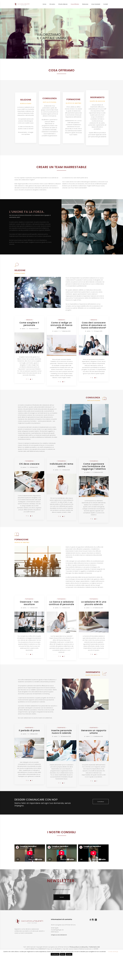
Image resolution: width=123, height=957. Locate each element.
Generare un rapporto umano (93, 731)
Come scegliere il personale (29, 324)
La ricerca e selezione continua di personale (61, 603)
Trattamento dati (94, 947)
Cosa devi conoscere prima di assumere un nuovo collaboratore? (93, 325)
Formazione (29, 599)
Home (44, 4)
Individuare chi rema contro (61, 465)
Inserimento (29, 728)
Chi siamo (52, 4)
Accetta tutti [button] (55, 954)
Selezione (29, 320)
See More (25, 138)
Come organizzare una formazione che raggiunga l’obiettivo (94, 466)
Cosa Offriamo (75, 4)
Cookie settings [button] (113, 951)
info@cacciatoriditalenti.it (59, 935)
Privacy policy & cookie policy (79, 947)
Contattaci (100, 801)
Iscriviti (62, 897)
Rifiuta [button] (62, 954)
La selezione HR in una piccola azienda (93, 603)
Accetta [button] (69, 954)
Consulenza (29, 461)
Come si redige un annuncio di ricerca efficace (61, 325)
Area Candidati (95, 4)
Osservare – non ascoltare (29, 603)
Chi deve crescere (29, 464)
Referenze (85, 4)
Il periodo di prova (29, 730)
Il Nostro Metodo (63, 4)
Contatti (105, 4)
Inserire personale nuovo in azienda (61, 731)
